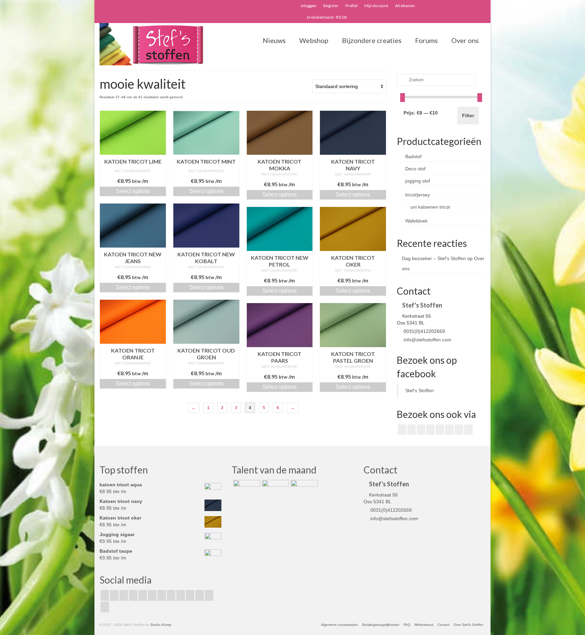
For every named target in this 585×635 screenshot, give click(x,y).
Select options (133, 191)
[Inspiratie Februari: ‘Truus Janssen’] (303, 488)
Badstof (413, 156)
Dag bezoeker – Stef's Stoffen (434, 258)
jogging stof (417, 181)
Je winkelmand (326, 17)
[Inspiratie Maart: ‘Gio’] (274, 488)
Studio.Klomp (160, 625)
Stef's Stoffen (419, 390)
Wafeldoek (416, 221)
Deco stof (415, 168)
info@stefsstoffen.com (426, 339)
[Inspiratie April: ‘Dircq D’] (246, 488)
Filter (468, 115)
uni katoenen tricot (430, 207)
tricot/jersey (417, 194)
